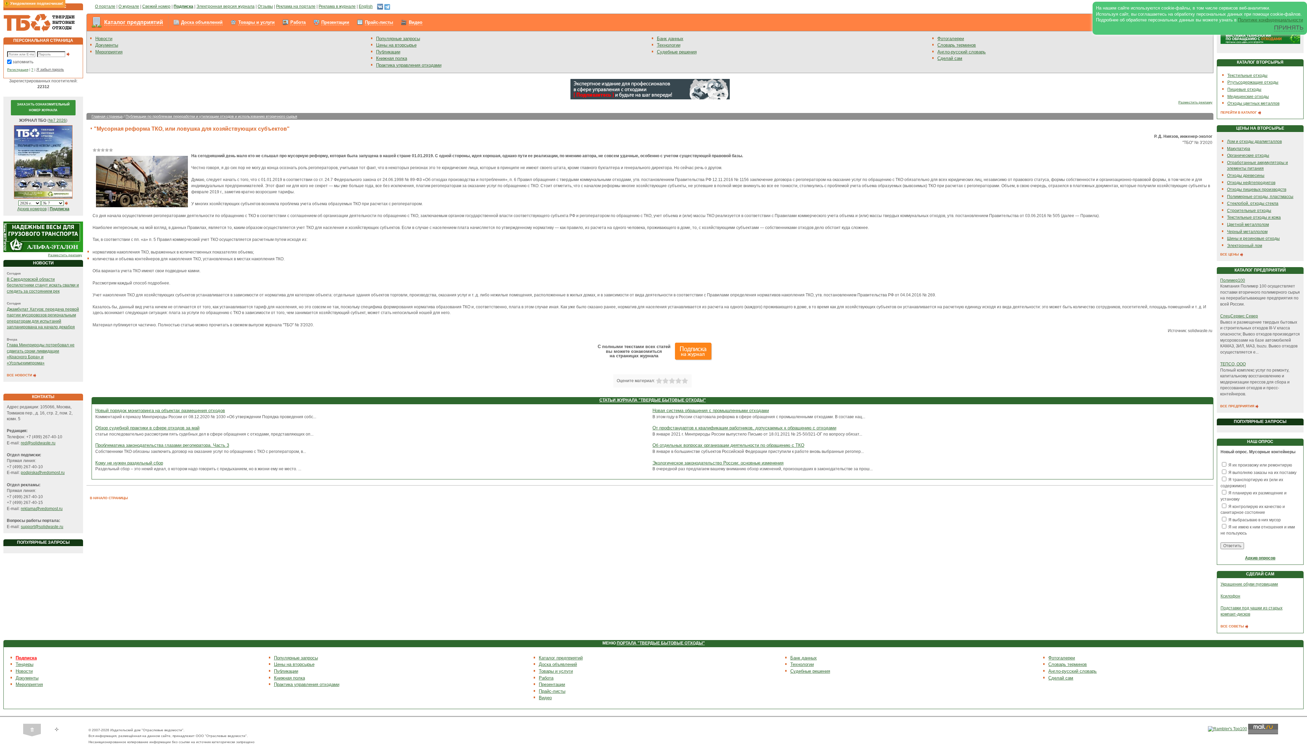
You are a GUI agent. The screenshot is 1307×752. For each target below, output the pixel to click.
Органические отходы (1248, 155)
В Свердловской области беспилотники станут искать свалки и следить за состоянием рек (43, 285)
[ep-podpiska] (650, 88)
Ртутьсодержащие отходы (1252, 82)
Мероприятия (109, 51)
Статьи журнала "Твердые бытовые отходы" (652, 400)
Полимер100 (1232, 280)
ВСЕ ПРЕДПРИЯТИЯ (1237, 406)
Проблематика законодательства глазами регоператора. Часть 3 (162, 445)
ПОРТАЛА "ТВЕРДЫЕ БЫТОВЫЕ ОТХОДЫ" (661, 643)
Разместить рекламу (65, 255)
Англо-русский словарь (961, 51)
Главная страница (107, 116)
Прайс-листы (379, 22)
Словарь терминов (956, 45)
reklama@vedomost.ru (42, 508)
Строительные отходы (1249, 210)
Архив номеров (32, 209)
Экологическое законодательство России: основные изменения (718, 462)
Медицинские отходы (1248, 96)
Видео (415, 22)
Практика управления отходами (408, 65)
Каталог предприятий (133, 22)
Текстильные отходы (1247, 75)
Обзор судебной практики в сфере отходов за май (147, 427)
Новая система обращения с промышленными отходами (710, 410)
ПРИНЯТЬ (1289, 27)
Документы (106, 45)
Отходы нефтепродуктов (1251, 182)
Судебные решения (677, 51)
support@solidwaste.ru (42, 526)
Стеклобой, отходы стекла (1252, 203)
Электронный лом (1244, 245)
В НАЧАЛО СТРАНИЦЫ (109, 498)
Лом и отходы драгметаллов (1254, 141)
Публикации (388, 51)
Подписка (26, 657)
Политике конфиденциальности (1270, 19)
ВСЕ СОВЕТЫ (1233, 626)
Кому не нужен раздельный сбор (129, 462)
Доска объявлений (202, 22)
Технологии (668, 45)
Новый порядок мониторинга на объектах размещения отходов (160, 410)
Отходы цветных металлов (1253, 103)
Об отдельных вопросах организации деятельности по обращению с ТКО (728, 445)
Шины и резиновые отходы (1253, 238)
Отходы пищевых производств (1256, 189)
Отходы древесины (1245, 175)
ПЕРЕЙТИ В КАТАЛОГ (1239, 112)
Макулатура (1238, 148)
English (366, 6)
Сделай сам (949, 58)
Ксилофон (1230, 596)
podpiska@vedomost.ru (43, 472)
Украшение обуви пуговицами (1249, 584)
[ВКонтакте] (380, 6)
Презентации (335, 22)
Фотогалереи (950, 38)
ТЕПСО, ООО (1233, 364)
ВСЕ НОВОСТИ (20, 375)
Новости (103, 38)
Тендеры (24, 664)
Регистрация (17, 69)
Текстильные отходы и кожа (1254, 217)
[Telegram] (387, 6)
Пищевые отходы (1244, 89)
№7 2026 (57, 120)
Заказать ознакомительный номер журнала (43, 107)
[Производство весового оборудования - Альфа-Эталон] (43, 236)
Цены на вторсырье (396, 45)
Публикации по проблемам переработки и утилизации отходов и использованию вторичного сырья (211, 116)
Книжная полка (391, 58)
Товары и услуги (256, 22)
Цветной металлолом (1248, 224)
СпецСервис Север (1239, 316)
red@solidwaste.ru (38, 443)
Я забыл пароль (50, 69)
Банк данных (670, 38)
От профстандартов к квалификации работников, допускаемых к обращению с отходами (744, 427)
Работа (298, 22)
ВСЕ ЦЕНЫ (1230, 254)
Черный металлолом (1247, 231)
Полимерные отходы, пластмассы (1260, 196)
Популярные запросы (398, 38)
